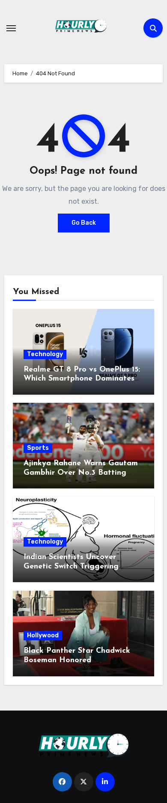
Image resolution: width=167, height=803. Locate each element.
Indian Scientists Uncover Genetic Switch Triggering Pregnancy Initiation (71, 566)
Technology (45, 354)
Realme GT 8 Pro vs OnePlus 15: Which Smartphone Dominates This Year (82, 379)
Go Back (84, 222)
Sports (38, 448)
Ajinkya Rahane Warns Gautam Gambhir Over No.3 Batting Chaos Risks (81, 473)
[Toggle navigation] (11, 28)
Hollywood (43, 635)
